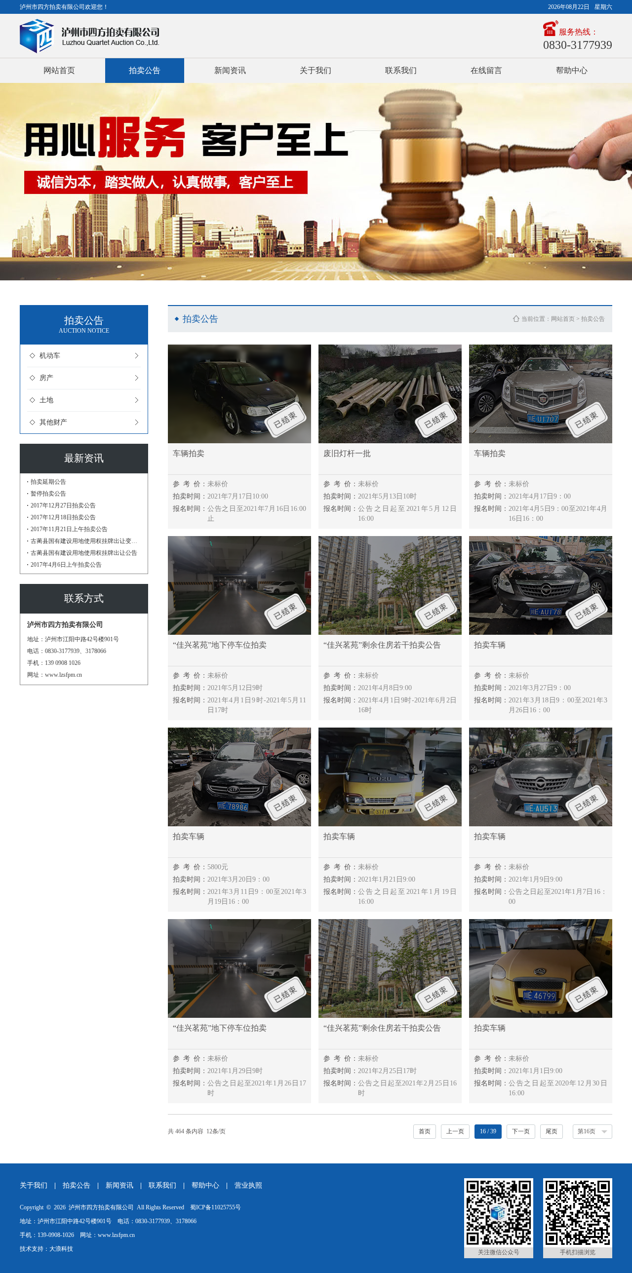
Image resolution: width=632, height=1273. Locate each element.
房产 (46, 378)
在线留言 (486, 70)
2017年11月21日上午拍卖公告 (69, 529)
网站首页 (59, 70)
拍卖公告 (144, 70)
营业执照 (248, 1185)
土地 (46, 400)
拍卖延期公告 (48, 481)
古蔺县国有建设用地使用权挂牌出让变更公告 (86, 541)
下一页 (521, 1131)
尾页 (551, 1131)
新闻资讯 (230, 70)
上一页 (455, 1131)
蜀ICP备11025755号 (215, 1207)
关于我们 (315, 70)
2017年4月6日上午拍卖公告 (66, 564)
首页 (425, 1131)
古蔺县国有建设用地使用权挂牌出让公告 (84, 552)
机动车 (50, 355)
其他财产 (53, 422)
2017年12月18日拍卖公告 (63, 517)
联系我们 (401, 70)
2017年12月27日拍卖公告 (63, 505)
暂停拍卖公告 (48, 493)
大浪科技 (61, 1248)
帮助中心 (572, 70)
